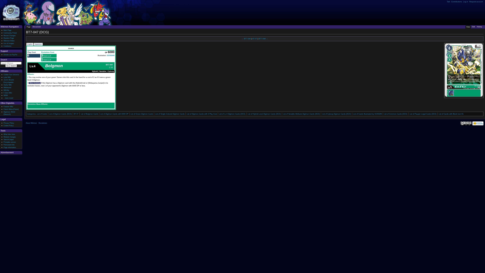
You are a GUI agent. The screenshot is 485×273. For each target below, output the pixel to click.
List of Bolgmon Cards (89, 114)
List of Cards (42, 114)
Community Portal (10, 33)
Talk (448, 2)
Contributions (456, 2)
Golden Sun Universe (11, 75)
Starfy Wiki (8, 85)
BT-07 (254, 39)
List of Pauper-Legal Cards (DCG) (423, 114)
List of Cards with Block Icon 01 (451, 114)
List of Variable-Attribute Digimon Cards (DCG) (301, 114)
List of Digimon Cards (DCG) (60, 114)
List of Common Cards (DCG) (395, 114)
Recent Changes (10, 36)
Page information (10, 147)
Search (4, 60)
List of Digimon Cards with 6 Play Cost (202, 114)
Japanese (38, 44)
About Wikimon (31, 123)
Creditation (7, 46)
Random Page (9, 38)
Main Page (7, 30)
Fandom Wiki (8, 107)
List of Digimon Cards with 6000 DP (114, 114)
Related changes (10, 137)
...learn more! (8, 98)
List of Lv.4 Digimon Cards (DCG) (232, 114)
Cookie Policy (9, 126)
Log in (465, 2)
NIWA (6, 95)
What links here (9, 134)
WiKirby (6, 90)
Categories (31, 114)
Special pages (9, 139)
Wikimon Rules (9, 41)
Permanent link (9, 145)
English (30, 44)
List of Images (9, 43)
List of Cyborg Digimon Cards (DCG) (336, 114)
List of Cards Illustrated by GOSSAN (367, 114)
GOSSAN (110, 55)
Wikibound (7, 87)
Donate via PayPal (10, 55)
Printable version (10, 142)
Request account (476, 2)
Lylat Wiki (7, 77)
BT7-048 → (263, 39)
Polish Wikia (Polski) (11, 109)
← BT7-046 (246, 39)
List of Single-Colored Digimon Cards (170, 114)
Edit (473, 27)
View (468, 27)
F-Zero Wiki (8, 93)
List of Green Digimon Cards (141, 114)
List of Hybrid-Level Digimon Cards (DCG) (264, 114)
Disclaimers (43, 123)
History (479, 27)
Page (28, 27)
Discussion (37, 27)
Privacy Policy (9, 123)
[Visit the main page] (11, 12)
